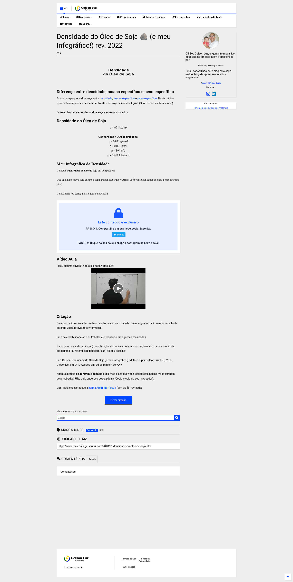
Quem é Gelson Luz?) (211, 83)
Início (66, 17)
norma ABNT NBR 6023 (102, 387)
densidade (106, 98)
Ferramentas (182, 17)
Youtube (67, 24)
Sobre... (86, 24)
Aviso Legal (129, 567)
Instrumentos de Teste (209, 17)
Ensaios (105, 17)
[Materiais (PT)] (86, 9)
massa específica (124, 98)
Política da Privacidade (144, 560)
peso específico (147, 98)
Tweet (120, 234)
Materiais (84, 17)
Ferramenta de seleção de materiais (211, 108)
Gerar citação (118, 400)
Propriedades (128, 17)
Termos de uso (128, 559)
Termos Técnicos (155, 17)
